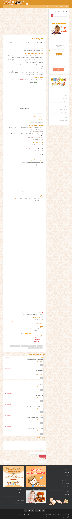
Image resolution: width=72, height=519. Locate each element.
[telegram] (39, 510)
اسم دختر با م (28, 148)
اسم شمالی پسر (39, 345)
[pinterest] (32, 510)
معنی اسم (16, 42)
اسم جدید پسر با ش (65, 483)
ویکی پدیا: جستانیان (36, 330)
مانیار (31, 152)
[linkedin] (25, 510)
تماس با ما (19, 514)
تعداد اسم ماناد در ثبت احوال (15, 345)
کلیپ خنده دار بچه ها (32, 503)
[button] (49, 50)
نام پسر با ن (17, 500)
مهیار (34, 152)
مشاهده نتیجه (59, 55)
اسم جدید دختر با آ (65, 475)
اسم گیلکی (65, 106)
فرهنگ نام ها (18, 72)
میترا (25, 146)
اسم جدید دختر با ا (65, 469)
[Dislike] (37, 361)
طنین (23, 146)
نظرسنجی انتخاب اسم (15, 495)
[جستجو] (50, 6)
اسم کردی (65, 98)
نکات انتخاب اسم (64, 92)
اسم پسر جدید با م (24, 345)
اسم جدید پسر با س (65, 486)
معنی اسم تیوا (18, 492)
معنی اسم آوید (66, 494)
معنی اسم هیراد (14, 497)
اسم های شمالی (20, 79)
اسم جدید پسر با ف (65, 480)
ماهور (32, 146)
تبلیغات (25, 514)
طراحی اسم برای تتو (63, 120)
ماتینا (20, 146)
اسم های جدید (64, 114)
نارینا (62, 48)
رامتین (29, 152)
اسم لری (65, 101)
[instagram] (47, 6)
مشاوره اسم (55, 6)
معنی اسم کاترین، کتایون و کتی (63, 478)
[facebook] (36, 510)
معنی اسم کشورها (63, 112)
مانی (36, 152)
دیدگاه (44, 439)
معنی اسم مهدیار (37, 341)
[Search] (52, 15)
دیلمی (12, 55)
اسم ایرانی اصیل (25, 42)
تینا (62, 51)
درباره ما (29, 514)
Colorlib (41, 516)
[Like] (41, 361)
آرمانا (34, 146)
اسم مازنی (65, 103)
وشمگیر (16, 65)
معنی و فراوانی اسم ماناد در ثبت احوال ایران (35, 347)
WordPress (64, 517)
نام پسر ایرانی (11, 42)
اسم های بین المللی (63, 109)
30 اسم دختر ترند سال (65, 491)
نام (45, 451)
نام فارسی (31, 42)
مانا (36, 146)
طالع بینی (65, 117)
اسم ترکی (65, 95)
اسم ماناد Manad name (32, 345)
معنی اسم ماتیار (37, 337)
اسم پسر (66, 6)
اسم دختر (61, 6)
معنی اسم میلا (66, 472)
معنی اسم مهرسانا (16, 503)
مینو (27, 146)
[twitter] (29, 510)
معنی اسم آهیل (37, 339)
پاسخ (41, 377)
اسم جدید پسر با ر (65, 489)
